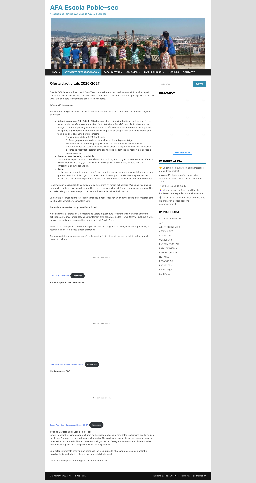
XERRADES (164, 274)
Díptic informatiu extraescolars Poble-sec (66, 364)
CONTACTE (189, 72)
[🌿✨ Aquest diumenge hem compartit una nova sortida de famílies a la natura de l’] (182, 105)
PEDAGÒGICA (166, 261)
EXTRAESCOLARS (168, 252)
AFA (161, 222)
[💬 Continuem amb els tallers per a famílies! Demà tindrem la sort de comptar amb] (182, 139)
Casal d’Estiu (114, 73)
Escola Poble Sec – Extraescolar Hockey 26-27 (69, 425)
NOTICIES (164, 256)
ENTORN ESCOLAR (169, 244)
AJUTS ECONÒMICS (169, 227)
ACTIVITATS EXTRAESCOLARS (82, 73)
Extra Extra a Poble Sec (59, 276)
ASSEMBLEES (166, 231)
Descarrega (77, 276)
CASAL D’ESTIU (167, 235)
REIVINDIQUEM (167, 269)
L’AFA (57, 73)
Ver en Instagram (182, 152)
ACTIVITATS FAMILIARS (171, 218)
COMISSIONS (166, 239)
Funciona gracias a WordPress (166, 476)
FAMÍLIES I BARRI (155, 73)
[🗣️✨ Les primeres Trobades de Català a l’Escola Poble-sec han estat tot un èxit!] (198, 105)
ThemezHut (201, 476)
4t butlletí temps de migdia (173, 186)
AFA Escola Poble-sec (84, 7)
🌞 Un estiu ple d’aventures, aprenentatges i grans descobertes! (181, 169)
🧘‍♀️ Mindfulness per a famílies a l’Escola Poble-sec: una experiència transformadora (181, 192)
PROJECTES (165, 265)
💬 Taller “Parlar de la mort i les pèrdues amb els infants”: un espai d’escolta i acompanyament (182, 200)
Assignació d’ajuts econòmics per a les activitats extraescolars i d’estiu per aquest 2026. (181, 178)
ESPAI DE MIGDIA (168, 248)
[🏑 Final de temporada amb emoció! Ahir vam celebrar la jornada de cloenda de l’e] (166, 139)
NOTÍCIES (174, 72)
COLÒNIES (134, 73)
